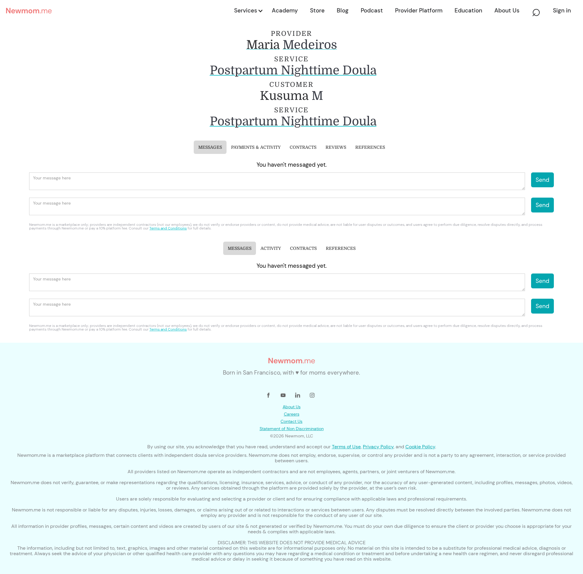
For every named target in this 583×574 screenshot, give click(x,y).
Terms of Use (346, 446)
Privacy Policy (378, 446)
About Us (292, 406)
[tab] (210, 147)
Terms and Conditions (168, 228)
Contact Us (291, 421)
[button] (248, 11)
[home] (118, 10)
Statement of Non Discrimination (292, 428)
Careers (291, 414)
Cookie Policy (420, 446)
